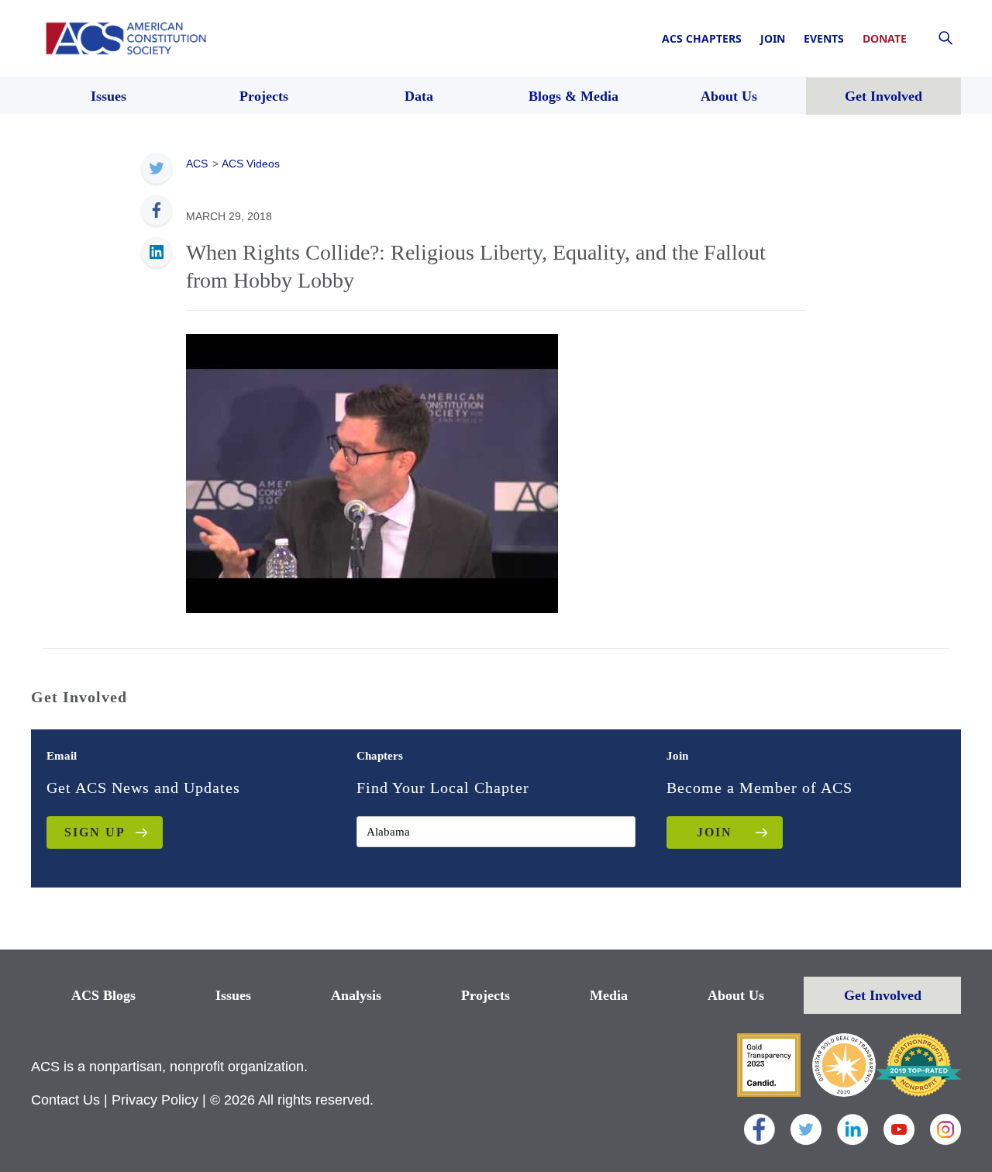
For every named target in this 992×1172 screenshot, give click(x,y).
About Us (736, 995)
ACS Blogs (103, 995)
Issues (233, 995)
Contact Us (65, 1100)
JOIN (714, 832)
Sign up (95, 832)
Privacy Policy (155, 1100)
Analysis (356, 995)
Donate (885, 38)
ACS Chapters (702, 38)
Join (772, 38)
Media (609, 995)
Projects (485, 995)
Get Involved (882, 995)
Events (824, 38)
